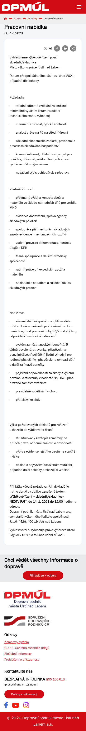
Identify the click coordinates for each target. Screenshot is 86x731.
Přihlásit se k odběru (43, 575)
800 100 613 (55, 679)
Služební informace (18, 653)
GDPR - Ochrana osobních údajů (26, 648)
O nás (17, 18)
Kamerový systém (16, 642)
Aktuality (32, 18)
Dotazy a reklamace (24, 694)
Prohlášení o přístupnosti (21, 659)
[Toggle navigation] (80, 7)
